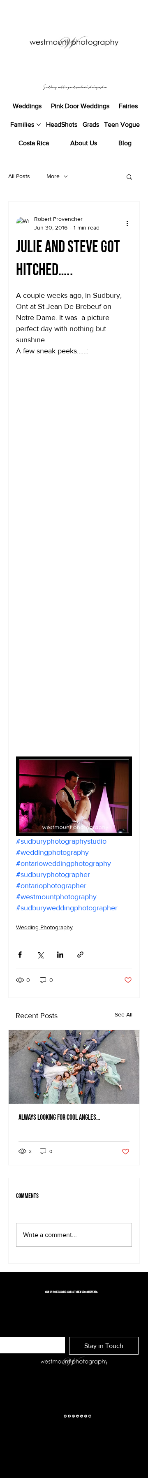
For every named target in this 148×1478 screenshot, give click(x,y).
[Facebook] (69, 1415)
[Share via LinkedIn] (60, 954)
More (53, 176)
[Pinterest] (85, 1415)
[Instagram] (73, 1415)
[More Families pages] (39, 125)
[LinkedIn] (77, 1415)
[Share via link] (80, 954)
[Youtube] (89, 1415)
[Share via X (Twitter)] (40, 954)
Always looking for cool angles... (59, 1117)
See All (123, 1014)
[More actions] (127, 223)
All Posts (19, 176)
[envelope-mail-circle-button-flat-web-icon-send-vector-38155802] (65, 1415)
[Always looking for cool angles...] (74, 1067)
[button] (129, 176)
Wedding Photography (44, 927)
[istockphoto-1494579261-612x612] (81, 1415)
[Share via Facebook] (20, 954)
